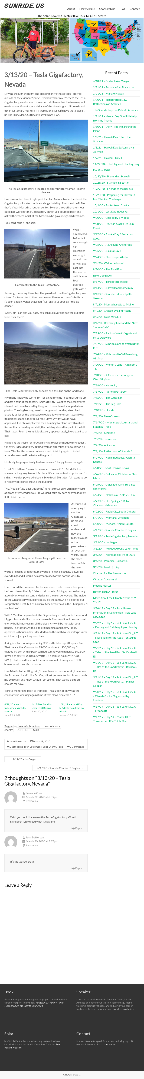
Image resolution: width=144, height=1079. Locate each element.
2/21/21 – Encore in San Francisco (113, 87)
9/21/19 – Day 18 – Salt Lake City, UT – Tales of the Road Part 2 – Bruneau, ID (115, 667)
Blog (122, 8)
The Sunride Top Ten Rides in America (115, 110)
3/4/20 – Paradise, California (110, 560)
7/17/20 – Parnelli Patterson (110, 391)
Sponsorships (107, 8)
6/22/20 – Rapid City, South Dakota (114, 511)
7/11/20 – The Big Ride (107, 403)
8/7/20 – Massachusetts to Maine (113, 304)
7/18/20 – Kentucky (105, 385)
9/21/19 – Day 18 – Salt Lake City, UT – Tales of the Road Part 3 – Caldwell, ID (115, 652)
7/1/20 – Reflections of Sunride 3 (112, 451)
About (71, 8)
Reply (78, 828)
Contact (135, 8)
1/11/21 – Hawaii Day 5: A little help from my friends (71, 708)
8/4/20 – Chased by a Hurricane (112, 310)
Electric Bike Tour (19, 746)
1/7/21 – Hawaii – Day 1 (107, 157)
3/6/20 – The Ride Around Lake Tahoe (115, 548)
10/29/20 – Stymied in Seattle (111, 182)
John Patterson (18, 741)
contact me (110, 1044)
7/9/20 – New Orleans (106, 416)
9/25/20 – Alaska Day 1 (107, 250)
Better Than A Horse (105, 591)
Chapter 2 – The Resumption (110, 573)
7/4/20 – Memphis (104, 432)
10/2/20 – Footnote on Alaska (111, 205)
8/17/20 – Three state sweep (110, 281)
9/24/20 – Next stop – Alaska (110, 257)
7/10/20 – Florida (103, 410)
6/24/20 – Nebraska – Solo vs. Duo (114, 494)
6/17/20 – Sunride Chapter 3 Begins (60, 768)
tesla (36, 729)
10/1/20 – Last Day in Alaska (110, 211)
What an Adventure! (105, 579)
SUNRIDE (23, 729)
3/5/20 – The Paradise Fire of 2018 (114, 554)
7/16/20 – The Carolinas (107, 397)
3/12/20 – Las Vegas (23, 759)
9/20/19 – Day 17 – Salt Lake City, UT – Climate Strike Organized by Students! (115, 696)
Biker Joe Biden (102, 275)
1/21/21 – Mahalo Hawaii (108, 93)
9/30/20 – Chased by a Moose (111, 217)
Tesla (60, 746)
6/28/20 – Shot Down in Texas (111, 467)
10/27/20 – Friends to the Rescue (113, 188)
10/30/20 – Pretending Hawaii (111, 176)
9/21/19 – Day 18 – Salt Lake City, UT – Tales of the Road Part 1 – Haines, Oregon (115, 681)
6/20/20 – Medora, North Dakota (113, 523)
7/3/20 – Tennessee (104, 439)
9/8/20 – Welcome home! (108, 263)
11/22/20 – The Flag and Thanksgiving (116, 164)
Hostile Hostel (102, 585)
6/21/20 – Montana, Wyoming (111, 517)
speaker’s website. (123, 1008)
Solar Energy (49, 746)
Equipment (36, 746)
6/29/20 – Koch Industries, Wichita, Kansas (15, 708)
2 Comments (77, 746)
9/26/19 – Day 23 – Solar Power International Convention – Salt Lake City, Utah (114, 612)
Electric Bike (87, 8)
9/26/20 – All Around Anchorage (112, 244)
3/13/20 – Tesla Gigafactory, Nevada (115, 536)
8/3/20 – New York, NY (107, 316)
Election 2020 (101, 170)
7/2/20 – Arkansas (104, 445)
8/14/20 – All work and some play (113, 287)
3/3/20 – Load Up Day (106, 567)
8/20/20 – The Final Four (108, 269)
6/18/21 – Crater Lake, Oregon (111, 81)
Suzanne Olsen (34, 793)
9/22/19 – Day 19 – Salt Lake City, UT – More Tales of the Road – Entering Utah (115, 637)
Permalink (32, 800)
